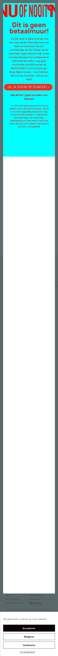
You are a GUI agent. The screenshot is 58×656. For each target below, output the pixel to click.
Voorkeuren (29, 645)
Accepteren (29, 628)
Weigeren (29, 636)
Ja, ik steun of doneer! (27, 87)
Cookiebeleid (27, 651)
